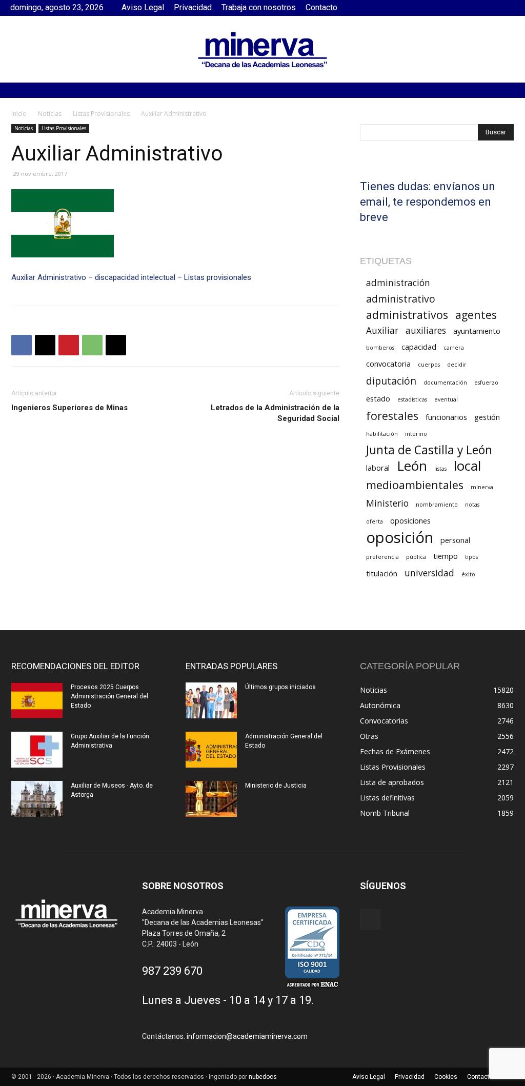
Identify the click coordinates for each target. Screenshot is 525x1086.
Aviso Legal (143, 7)
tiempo (445, 556)
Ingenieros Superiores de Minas (69, 407)
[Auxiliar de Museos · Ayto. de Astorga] (37, 799)
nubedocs (263, 1076)
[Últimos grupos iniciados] (211, 700)
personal (455, 540)
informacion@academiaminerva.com (247, 1036)
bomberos (380, 347)
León (412, 465)
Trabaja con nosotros (258, 7)
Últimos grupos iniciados (280, 687)
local (467, 465)
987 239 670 (172, 970)
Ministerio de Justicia (276, 785)
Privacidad (193, 7)
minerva (482, 487)
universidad (429, 573)
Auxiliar (382, 330)
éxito (468, 574)
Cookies (445, 1076)
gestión (487, 417)
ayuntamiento (476, 331)
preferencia (382, 556)
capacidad (418, 346)
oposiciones (410, 520)
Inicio (19, 113)
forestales (392, 415)
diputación (391, 380)
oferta (374, 521)
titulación (381, 573)
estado (378, 398)
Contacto (321, 7)
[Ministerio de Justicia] (211, 799)
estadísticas (412, 399)
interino (416, 433)
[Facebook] (507, 7)
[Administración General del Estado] (211, 750)
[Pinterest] (68, 345)
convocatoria (388, 363)
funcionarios (446, 417)
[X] (45, 345)
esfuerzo (486, 382)
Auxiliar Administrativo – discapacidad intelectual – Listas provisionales (131, 277)
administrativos (407, 314)
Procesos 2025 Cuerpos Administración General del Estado (109, 696)
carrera (453, 347)
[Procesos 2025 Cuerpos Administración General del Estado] (37, 700)
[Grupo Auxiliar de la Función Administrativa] (37, 750)
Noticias (50, 113)
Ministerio (387, 503)
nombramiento (437, 504)
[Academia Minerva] (262, 50)
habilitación (382, 433)
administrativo (400, 298)
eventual (446, 399)
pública (416, 556)
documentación (445, 382)
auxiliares (426, 330)
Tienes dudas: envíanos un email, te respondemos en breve (427, 202)
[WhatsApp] (92, 345)
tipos (471, 556)
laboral (378, 467)
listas (440, 468)
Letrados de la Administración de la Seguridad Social (275, 413)
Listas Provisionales (101, 113)
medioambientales (414, 484)
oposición (399, 537)
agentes (476, 314)
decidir (457, 364)
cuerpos (429, 364)
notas (472, 504)
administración (398, 282)
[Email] (116, 345)
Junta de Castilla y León (429, 450)
